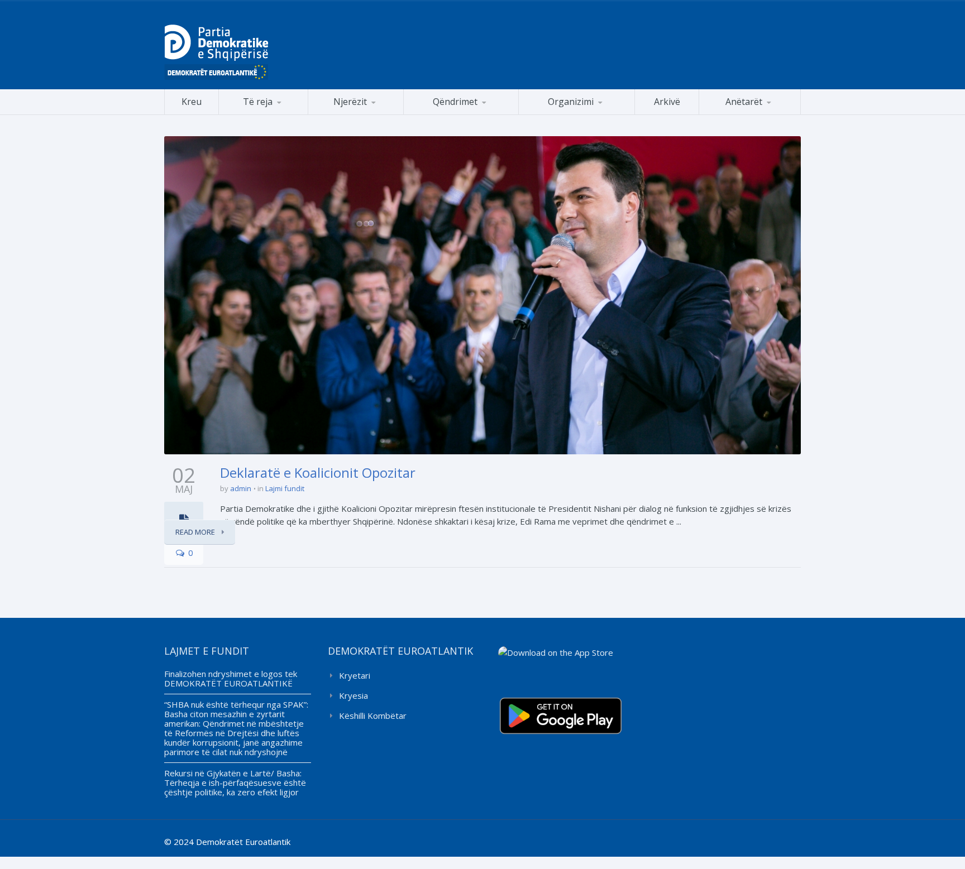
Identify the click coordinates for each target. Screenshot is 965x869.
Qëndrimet (455, 101)
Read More (196, 532)
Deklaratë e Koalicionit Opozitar (317, 472)
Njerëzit (350, 101)
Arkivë (667, 101)
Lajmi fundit (284, 488)
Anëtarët (743, 101)
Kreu (191, 101)
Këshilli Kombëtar (373, 715)
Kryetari (354, 675)
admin (240, 488)
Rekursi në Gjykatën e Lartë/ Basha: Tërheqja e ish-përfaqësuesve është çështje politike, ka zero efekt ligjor (235, 782)
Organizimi (571, 101)
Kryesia (353, 695)
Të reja (258, 101)
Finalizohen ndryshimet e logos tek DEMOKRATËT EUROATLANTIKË (230, 678)
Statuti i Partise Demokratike (577, 114)
